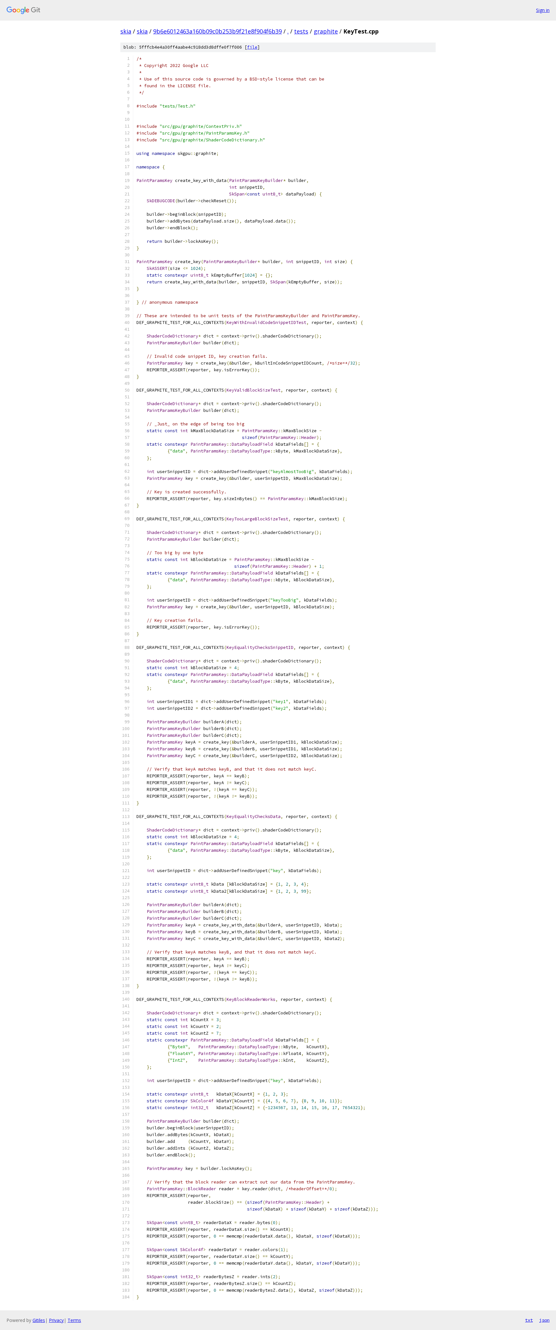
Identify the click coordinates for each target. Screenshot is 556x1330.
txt (529, 1320)
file (252, 47)
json (544, 1320)
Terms (74, 1320)
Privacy (56, 1320)
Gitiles (38, 1320)
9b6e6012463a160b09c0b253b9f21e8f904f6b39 (217, 31)
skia (125, 31)
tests (301, 31)
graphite (326, 31)
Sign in (543, 10)
